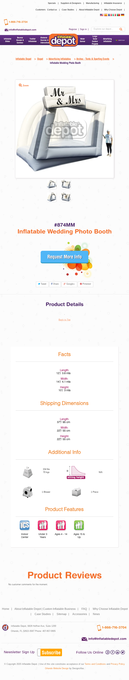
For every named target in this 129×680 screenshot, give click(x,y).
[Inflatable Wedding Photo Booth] (51, 184)
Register (74, 29)
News (96, 614)
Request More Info (64, 257)
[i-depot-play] (120, 40)
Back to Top (64, 319)
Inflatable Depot (23, 58)
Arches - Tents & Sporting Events (92, 58)
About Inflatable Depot (90, 10)
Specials (53, 3)
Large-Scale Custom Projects (95, 40)
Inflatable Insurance (114, 3)
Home (7, 608)
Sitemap (63, 614)
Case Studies (69, 10)
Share (55, 284)
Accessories (81, 614)
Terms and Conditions (95, 664)
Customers (41, 10)
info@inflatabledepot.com (22, 29)
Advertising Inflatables (107, 40)
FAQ (85, 608)
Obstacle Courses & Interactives (44, 40)
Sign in (84, 29)
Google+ (70, 284)
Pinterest (86, 284)
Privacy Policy (118, 664)
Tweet (43, 284)
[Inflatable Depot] (64, 40)
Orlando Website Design (57, 668)
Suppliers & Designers (72, 3)
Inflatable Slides (7, 40)
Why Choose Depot (114, 10)
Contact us (53, 10)
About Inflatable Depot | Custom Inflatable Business (46, 608)
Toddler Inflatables (32, 40)
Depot (40, 58)
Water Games (82, 40)
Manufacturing (94, 3)
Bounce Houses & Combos (20, 40)
